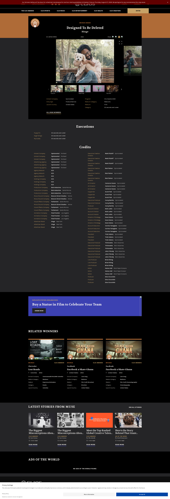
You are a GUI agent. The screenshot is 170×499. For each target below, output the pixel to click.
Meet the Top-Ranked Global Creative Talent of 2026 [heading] (99, 432)
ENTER (138, 11)
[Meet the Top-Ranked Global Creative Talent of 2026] (99, 420)
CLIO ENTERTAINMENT (79, 11)
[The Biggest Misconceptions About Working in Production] (41, 420)
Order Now (39, 311)
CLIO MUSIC (61, 11)
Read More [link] (33, 444)
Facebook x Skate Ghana (80, 369)
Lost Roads (34, 369)
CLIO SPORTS (45, 11)
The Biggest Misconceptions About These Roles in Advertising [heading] (70, 432)
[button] (121, 90)
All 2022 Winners (53, 112)
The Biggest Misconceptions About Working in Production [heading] (41, 432)
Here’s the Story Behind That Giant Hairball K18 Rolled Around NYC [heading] (126, 432)
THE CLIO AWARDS (27, 11)
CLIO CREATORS (115, 11)
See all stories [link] (135, 407)
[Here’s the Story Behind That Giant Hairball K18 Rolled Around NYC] (128, 420)
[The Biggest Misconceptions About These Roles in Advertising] (70, 420)
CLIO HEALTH (98, 11)
